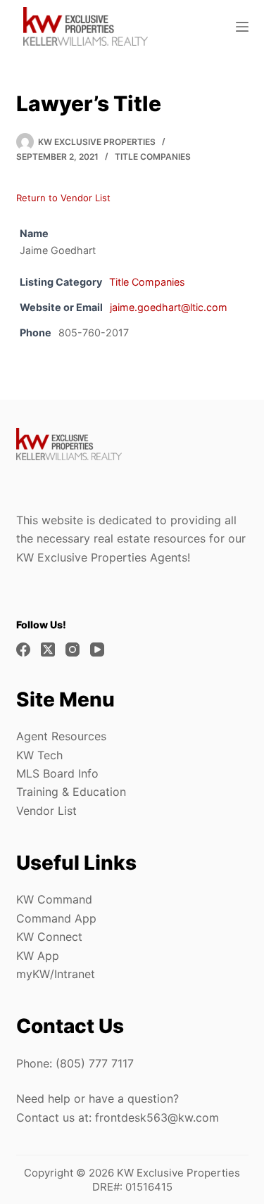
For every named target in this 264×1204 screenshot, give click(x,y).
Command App (56, 918)
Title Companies (153, 156)
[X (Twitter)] (48, 649)
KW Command (54, 899)
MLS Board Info (57, 773)
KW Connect (49, 937)
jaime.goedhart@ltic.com (168, 307)
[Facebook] (23, 649)
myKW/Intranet (55, 974)
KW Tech (39, 755)
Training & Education (71, 792)
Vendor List (46, 811)
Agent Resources (61, 736)
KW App (37, 956)
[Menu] (242, 26)
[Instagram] (72, 649)
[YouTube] (97, 649)
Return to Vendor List (63, 197)
